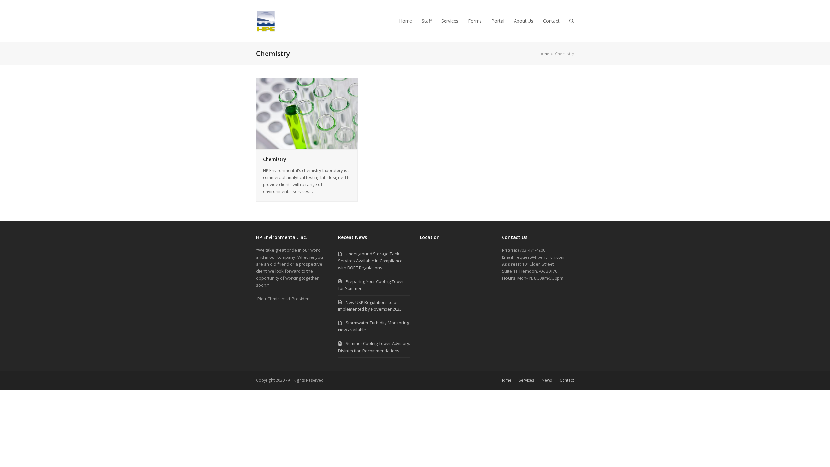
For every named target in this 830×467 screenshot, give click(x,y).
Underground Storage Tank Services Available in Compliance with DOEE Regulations (370, 260)
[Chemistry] (307, 113)
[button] (571, 21)
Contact (567, 380)
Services (526, 380)
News (547, 380)
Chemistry (274, 159)
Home (505, 380)
